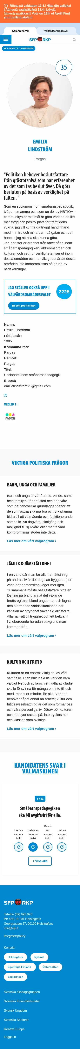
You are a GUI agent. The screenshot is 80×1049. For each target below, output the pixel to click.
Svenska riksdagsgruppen (22, 992)
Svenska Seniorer (16, 1020)
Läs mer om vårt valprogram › (31, 541)
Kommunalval (20, 30)
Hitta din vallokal (59, 5)
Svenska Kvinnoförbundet (21, 1001)
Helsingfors (15, 957)
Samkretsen (15, 976)
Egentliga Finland (20, 966)
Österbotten (50, 966)
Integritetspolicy (14, 936)
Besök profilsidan (24, 305)
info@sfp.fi (11, 928)
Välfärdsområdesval (56, 30)
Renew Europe (14, 1029)
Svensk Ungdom (15, 1010)
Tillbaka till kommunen (18, 48)
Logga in (10, 1037)
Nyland (39, 957)
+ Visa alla (40, 861)
